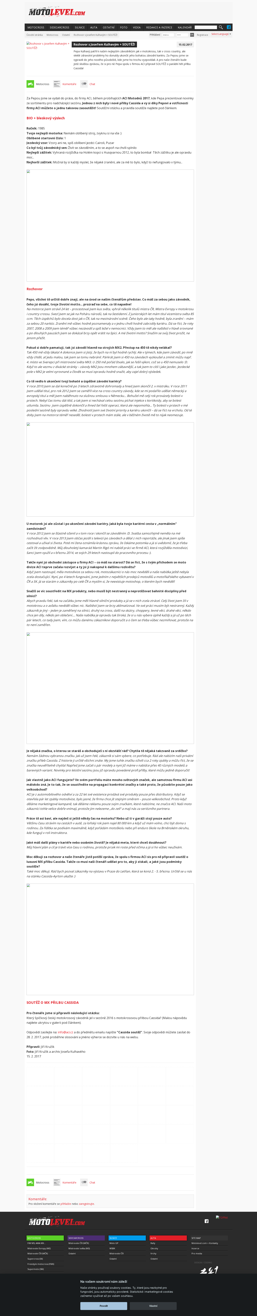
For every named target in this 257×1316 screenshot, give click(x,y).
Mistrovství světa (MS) (79, 1248)
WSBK (112, 1248)
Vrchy (153, 1253)
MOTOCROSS (35, 27)
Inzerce (195, 1248)
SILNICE (80, 27)
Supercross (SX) (35, 1258)
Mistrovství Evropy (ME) (39, 1248)
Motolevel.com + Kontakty (205, 1243)
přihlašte (66, 1204)
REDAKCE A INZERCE (159, 27)
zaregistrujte (86, 1204)
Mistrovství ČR (116, 1253)
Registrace (202, 35)
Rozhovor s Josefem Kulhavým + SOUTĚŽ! (95, 35)
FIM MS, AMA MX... (36, 1243)
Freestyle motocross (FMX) (40, 1264)
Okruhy (154, 1248)
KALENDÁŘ (185, 27)
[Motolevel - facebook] (229, 27)
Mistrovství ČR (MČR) (37, 1253)
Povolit (104, 1305)
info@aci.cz (65, 1032)
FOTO (123, 27)
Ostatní (66, 35)
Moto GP (113, 1243)
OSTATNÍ (108, 27)
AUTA (93, 27)
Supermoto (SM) (35, 1269)
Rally (153, 1243)
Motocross (52, 35)
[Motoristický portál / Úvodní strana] (57, 12)
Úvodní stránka (35, 35)
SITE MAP (196, 1238)
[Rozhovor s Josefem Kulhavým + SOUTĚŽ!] (49, 48)
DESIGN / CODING (203, 1262)
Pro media (197, 1253)
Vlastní (153, 1305)
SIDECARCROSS (59, 27)
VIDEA (137, 27)
